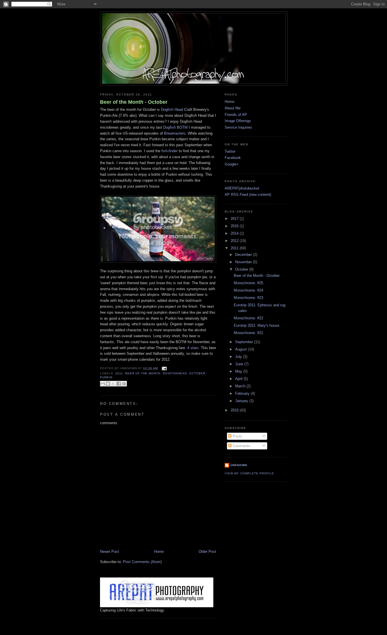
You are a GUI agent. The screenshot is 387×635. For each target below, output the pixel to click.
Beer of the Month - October (133, 102)
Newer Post (109, 551)
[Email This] (102, 383)
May (239, 371)
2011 (119, 373)
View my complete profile (249, 473)
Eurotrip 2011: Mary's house (256, 325)
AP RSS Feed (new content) (248, 194)
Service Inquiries (238, 127)
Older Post (207, 551)
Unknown (238, 465)
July (239, 356)
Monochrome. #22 (248, 318)
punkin (106, 377)
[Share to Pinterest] (124, 383)
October (242, 269)
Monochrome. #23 (248, 298)
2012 (235, 241)
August (241, 349)
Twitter (230, 151)
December (244, 254)
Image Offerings (238, 121)
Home (159, 551)
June (239, 364)
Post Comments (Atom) (142, 562)
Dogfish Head (172, 109)
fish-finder (169, 151)
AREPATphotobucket (242, 188)
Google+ (232, 164)
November (244, 262)
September (244, 342)
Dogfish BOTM (175, 127)
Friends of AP (236, 114)
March (240, 386)
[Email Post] (163, 368)
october (197, 373)
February (243, 393)
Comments (240, 446)
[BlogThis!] (108, 383)
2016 (235, 226)
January (242, 401)
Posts (236, 436)
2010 (235, 410)
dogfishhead (175, 373)
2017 (235, 218)
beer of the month (142, 373)
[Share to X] (113, 383)
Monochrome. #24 (248, 290)
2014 (235, 233)
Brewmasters (175, 133)
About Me (233, 108)
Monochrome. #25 (248, 283)
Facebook (233, 158)
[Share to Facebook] (119, 383)
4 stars (193, 348)
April (239, 379)
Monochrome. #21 (248, 333)
